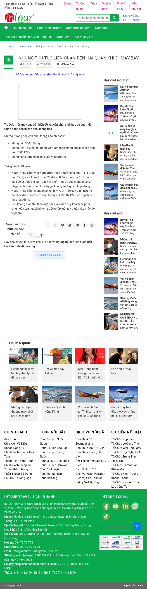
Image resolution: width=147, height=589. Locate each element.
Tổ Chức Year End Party (126, 448)
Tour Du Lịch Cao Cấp (54, 448)
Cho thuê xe (136, 6)
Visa (94, 3)
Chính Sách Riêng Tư (17, 465)
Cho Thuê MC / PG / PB (91, 448)
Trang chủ (11, 46)
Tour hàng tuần (22, 28)
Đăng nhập (135, 18)
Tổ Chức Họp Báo (122, 439)
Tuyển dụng (80, 6)
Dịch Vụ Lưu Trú (86, 469)
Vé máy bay (107, 6)
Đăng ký (126, 18)
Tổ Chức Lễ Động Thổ (125, 443)
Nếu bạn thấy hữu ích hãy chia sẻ (15, 229)
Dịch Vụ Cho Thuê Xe (89, 478)
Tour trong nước (48, 28)
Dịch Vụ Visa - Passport (90, 473)
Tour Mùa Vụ (82, 37)
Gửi (137, 526)
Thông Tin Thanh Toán (19, 461)
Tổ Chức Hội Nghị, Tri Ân (126, 452)
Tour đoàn (101, 28)
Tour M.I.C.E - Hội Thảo (54, 461)
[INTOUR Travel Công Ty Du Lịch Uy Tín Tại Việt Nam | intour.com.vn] (6, 27)
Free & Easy (121, 6)
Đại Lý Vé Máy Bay (87, 482)
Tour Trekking (48, 478)
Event (67, 3)
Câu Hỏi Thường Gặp (17, 478)
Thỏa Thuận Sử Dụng (18, 473)
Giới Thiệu (10, 439)
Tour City (63, 37)
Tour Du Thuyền (50, 469)
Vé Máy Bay (26, 46)
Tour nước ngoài (77, 28)
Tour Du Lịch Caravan (53, 465)
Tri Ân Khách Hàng (16, 469)
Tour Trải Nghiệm (51, 473)
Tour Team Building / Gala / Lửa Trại (28, 37)
